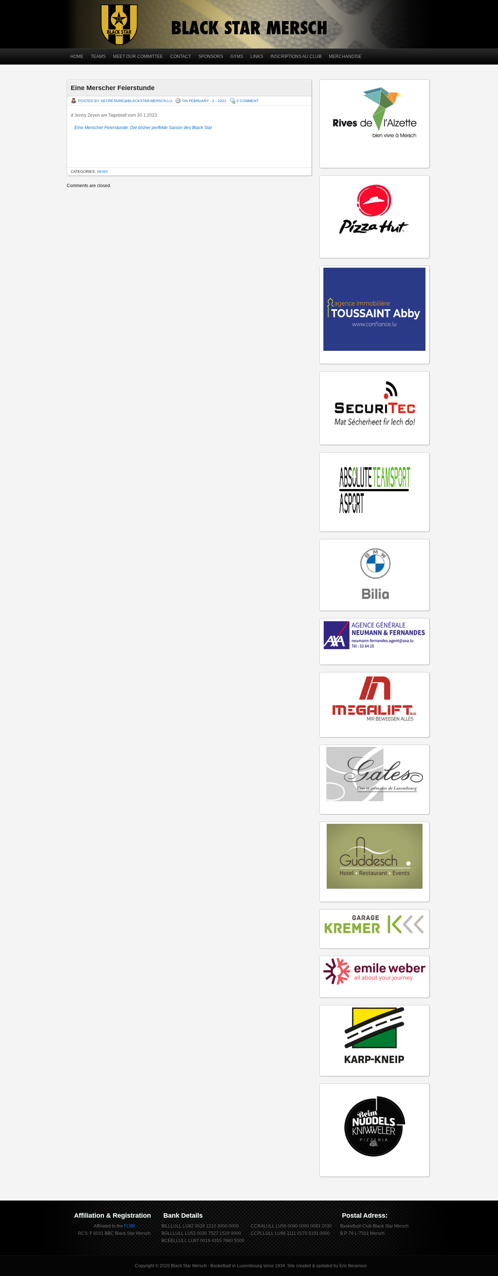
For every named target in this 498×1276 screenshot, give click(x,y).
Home (76, 56)
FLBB (129, 1226)
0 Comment (247, 101)
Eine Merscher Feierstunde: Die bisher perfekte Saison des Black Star (143, 127)
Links (256, 56)
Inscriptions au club (296, 56)
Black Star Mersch (189, 1265)
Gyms (236, 56)
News (102, 172)
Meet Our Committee (138, 56)
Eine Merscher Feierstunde (113, 88)
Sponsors (210, 56)
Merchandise (345, 56)
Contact (180, 56)
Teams (98, 56)
